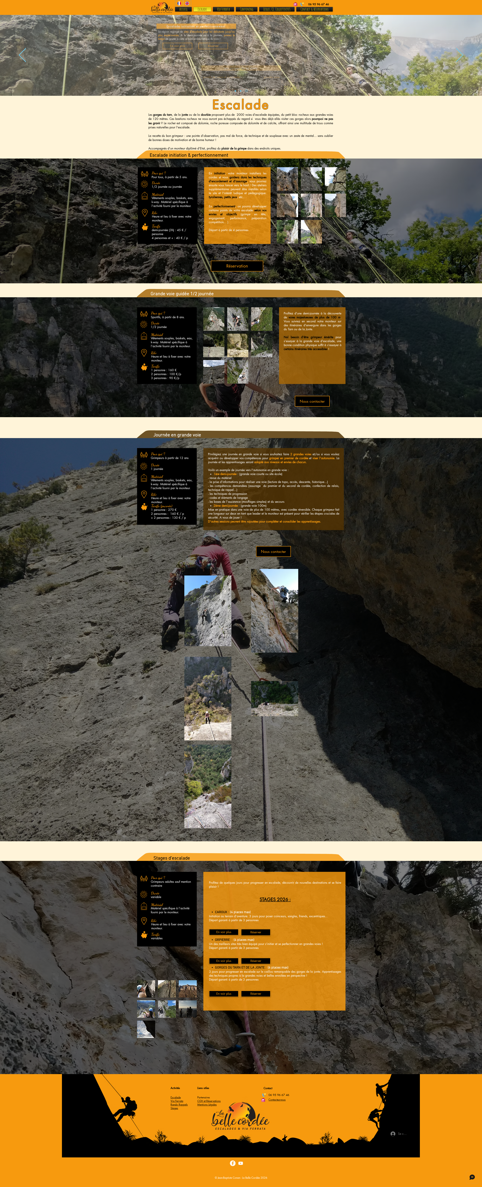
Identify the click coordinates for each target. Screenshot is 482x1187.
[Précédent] (22, 55)
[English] (187, 3)
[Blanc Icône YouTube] (240, 1163)
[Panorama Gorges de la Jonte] (247, 91)
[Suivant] (459, 55)
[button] (287, 179)
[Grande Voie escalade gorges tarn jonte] (235, 91)
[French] (179, 3)
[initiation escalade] (241, 91)
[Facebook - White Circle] (233, 1163)
